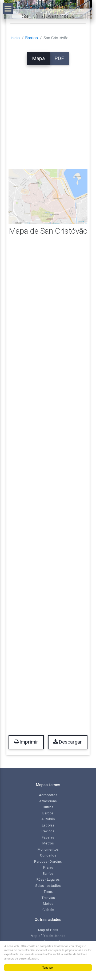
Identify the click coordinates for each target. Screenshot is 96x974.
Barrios (31, 37)
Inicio (15, 37)
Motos (48, 903)
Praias (48, 867)
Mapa (38, 58)
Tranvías (48, 897)
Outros (48, 807)
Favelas (48, 837)
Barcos (48, 813)
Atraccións (48, 801)
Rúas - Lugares (48, 879)
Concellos (48, 855)
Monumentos (48, 849)
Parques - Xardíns (48, 861)
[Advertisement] (48, 113)
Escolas (48, 825)
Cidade (48, 909)
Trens (48, 891)
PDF (59, 58)
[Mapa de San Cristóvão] (48, 196)
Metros (48, 843)
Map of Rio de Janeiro (48, 935)
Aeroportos (48, 795)
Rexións (48, 831)
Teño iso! (48, 967)
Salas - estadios (48, 885)
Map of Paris (48, 930)
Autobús (48, 819)
